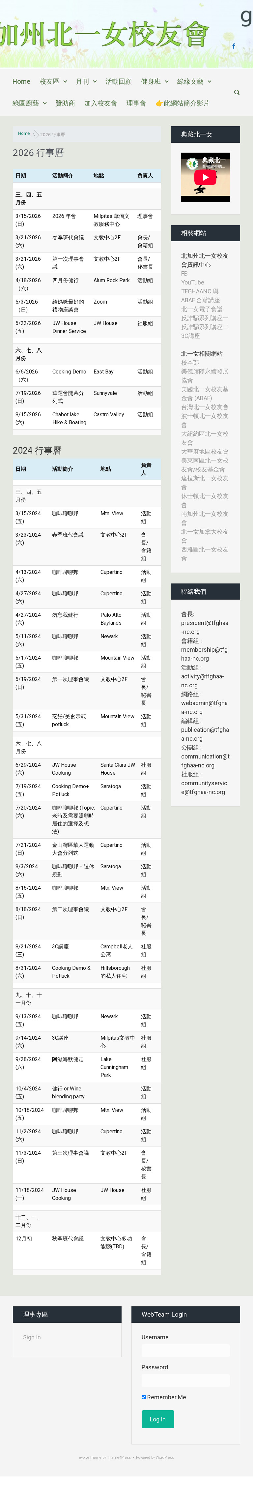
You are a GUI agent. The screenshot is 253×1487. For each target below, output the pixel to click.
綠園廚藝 (26, 103)
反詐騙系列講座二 (205, 326)
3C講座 (190, 335)
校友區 (49, 81)
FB (184, 273)
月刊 (82, 81)
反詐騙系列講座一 (205, 317)
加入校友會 (100, 103)
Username (155, 1337)
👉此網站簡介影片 (182, 103)
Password (155, 1367)
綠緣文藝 (190, 81)
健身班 (151, 81)
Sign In (32, 1337)
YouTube (192, 282)
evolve (84, 1457)
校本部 (190, 362)
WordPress (165, 1457)
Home (21, 81)
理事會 (136, 103)
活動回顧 (118, 81)
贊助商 (65, 103)
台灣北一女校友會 (205, 406)
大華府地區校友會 (205, 451)
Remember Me (166, 1397)
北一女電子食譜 (202, 309)
